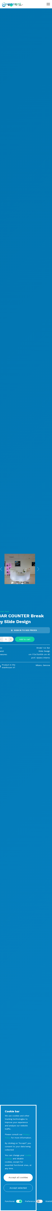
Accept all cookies (18, 1177)
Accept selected (18, 1188)
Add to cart (24, 639)
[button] (38, 569)
